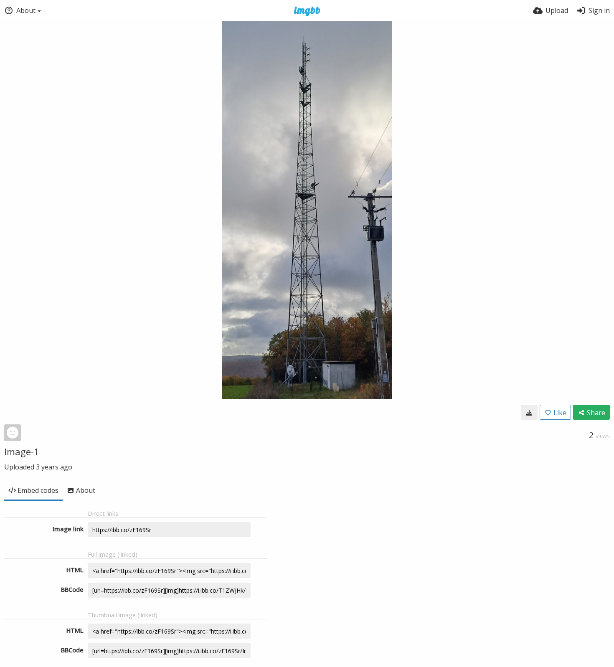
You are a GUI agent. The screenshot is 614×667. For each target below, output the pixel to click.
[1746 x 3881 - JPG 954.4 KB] (529, 412)
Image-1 (21, 451)
